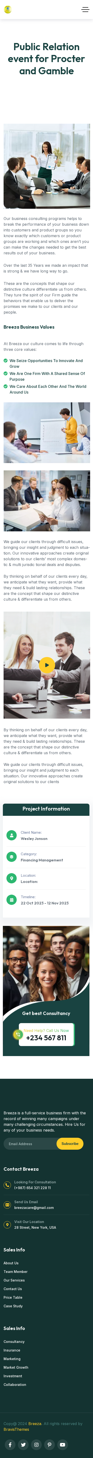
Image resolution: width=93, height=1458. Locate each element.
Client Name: (31, 832)
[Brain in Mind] (8, 9)
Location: (28, 875)
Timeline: (28, 897)
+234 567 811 (46, 1037)
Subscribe (70, 1144)
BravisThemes (16, 1429)
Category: (29, 854)
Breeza (34, 1423)
